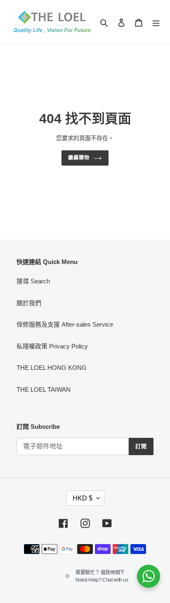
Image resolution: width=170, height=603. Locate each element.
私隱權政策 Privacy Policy (52, 346)
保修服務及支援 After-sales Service (65, 324)
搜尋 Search (33, 281)
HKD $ (82, 498)
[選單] (156, 22)
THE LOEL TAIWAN (44, 389)
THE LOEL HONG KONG (52, 367)
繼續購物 (79, 158)
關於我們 (29, 302)
